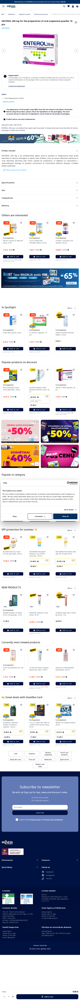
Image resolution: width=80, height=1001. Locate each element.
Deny (15, 516)
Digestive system (24, 14)
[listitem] (60, 872)
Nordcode (43, 945)
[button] (73, 6)
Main (2, 14)
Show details (69, 510)
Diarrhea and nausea (41, 14)
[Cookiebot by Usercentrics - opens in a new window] (68, 483)
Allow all (65, 516)
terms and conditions (54, 819)
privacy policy (35, 819)
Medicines (11, 14)
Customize (39, 516)
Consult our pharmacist (16, 86)
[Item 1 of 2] (40, 50)
